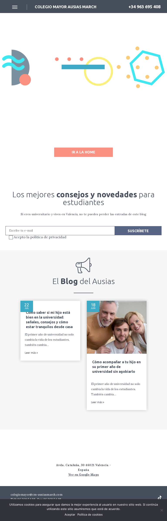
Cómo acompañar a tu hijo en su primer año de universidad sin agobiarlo (116, 366)
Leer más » (31, 353)
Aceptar (70, 514)
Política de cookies (90, 514)
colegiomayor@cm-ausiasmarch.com (36, 494)
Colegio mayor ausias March (65, 7)
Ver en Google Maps (83, 475)
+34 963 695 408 (143, 7)
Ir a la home (83, 152)
